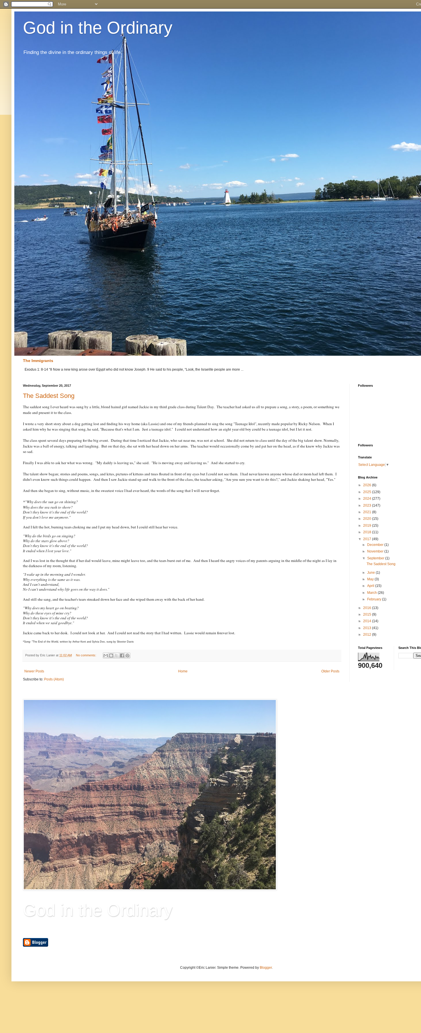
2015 (367, 614)
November (375, 551)
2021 (367, 512)
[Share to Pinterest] (127, 655)
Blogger (266, 968)
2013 (367, 628)
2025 (367, 492)
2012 (367, 635)
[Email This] (106, 655)
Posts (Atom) (54, 679)
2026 (367, 485)
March (372, 593)
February (374, 599)
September (376, 558)
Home (183, 671)
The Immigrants (38, 360)
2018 (367, 532)
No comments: (86, 655)
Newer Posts (34, 671)
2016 (367, 608)
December (375, 545)
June (371, 573)
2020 (367, 519)
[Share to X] (116, 655)
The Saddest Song (48, 395)
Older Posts (330, 671)
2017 (367, 539)
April (371, 586)
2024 (367, 499)
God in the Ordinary (97, 27)
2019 (367, 526)
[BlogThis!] (111, 655)
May (371, 579)
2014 (367, 621)
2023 (367, 505)
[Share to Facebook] (122, 655)
